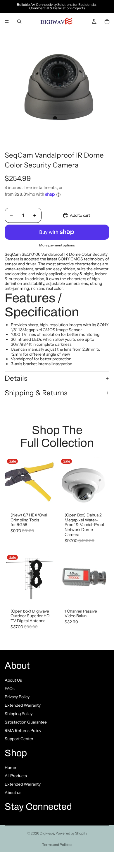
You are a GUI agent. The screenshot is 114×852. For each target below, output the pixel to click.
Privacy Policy (17, 696)
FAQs (10, 688)
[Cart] (107, 21)
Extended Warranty (23, 705)
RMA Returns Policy (23, 730)
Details (16, 378)
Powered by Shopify (71, 833)
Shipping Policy (18, 713)
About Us (13, 679)
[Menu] (6, 21)
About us (13, 792)
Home (10, 767)
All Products (16, 775)
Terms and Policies (57, 844)
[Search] (19, 21)
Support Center (19, 738)
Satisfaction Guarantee (26, 721)
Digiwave (47, 833)
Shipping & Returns (36, 393)
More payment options (57, 245)
